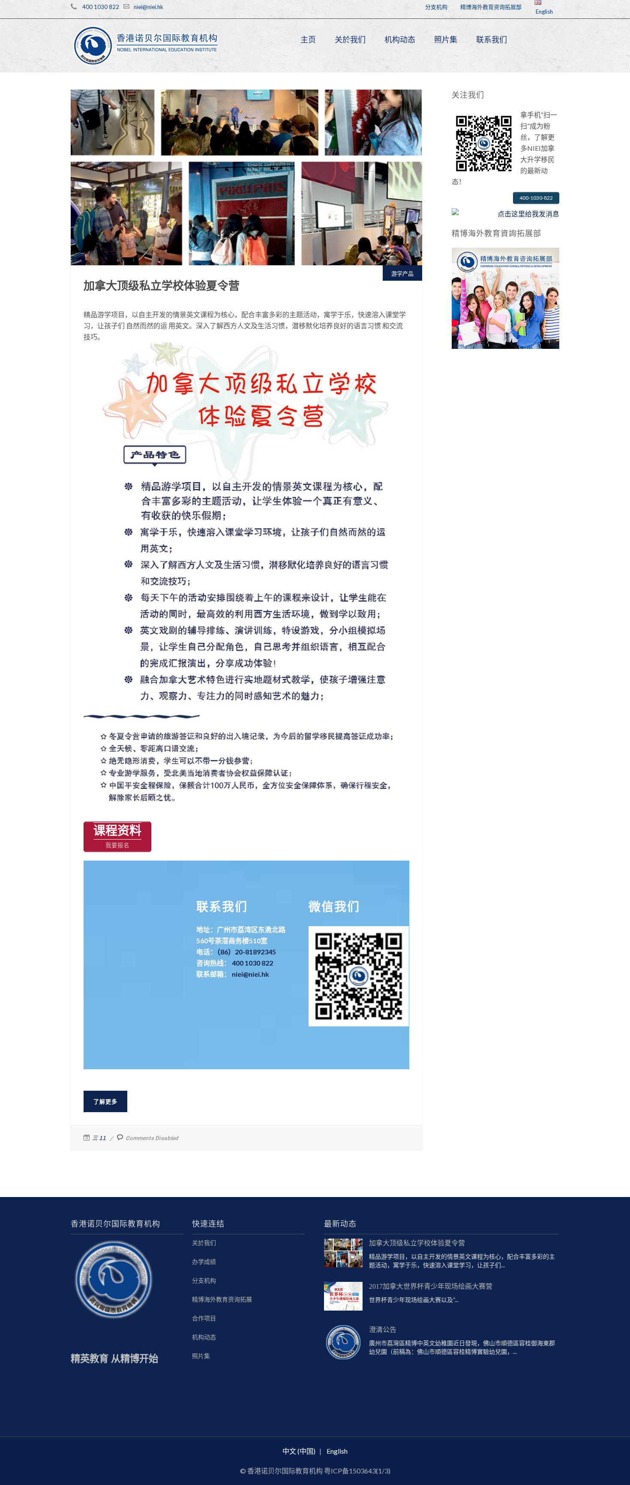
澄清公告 (382, 1329)
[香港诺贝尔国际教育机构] (146, 45)
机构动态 (399, 39)
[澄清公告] (343, 1342)
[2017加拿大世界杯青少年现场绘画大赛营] (343, 1296)
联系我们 (491, 39)
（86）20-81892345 (246, 952)
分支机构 (436, 6)
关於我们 (350, 39)
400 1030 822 (100, 6)
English (543, 11)
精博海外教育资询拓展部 (491, 6)
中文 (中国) (298, 1451)
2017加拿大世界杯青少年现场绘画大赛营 (430, 1286)
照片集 (445, 39)
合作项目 (204, 1318)
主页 (308, 39)
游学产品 (246, 147)
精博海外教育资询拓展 (222, 1299)
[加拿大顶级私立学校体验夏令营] (343, 1253)
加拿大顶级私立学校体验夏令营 (246, 138)
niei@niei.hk (148, 6)
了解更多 (105, 1101)
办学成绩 (204, 1261)
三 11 (99, 1138)
